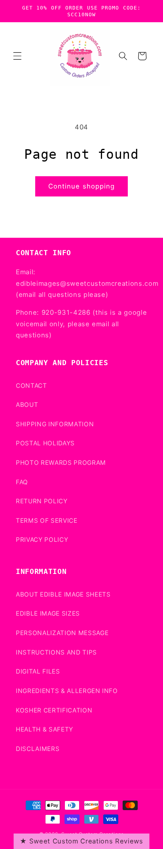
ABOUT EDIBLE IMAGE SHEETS (63, 594)
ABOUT (27, 404)
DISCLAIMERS (37, 749)
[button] (17, 55)
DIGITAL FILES (38, 671)
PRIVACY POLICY (42, 539)
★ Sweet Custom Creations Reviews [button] (81, 841)
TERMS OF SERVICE (47, 520)
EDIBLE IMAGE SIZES (48, 613)
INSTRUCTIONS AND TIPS (56, 652)
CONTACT (31, 385)
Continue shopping (81, 186)
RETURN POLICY (42, 501)
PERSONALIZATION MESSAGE (62, 633)
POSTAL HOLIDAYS (45, 443)
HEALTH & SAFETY (44, 729)
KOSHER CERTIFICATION (54, 710)
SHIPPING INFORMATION (55, 424)
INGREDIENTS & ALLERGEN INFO (67, 691)
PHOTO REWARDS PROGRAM (61, 462)
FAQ (22, 482)
